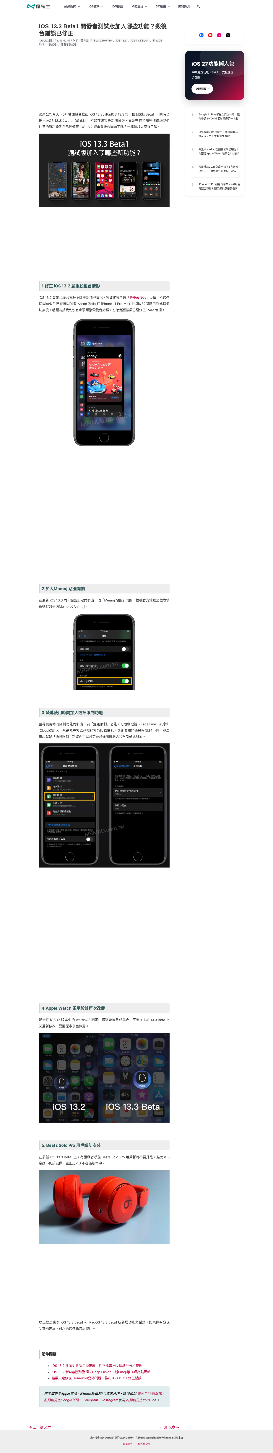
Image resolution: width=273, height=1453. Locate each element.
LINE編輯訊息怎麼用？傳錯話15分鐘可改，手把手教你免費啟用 (218, 133)
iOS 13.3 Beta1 (140, 40)
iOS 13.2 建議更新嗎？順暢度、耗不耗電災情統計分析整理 (97, 1366)
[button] (198, 6)
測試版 (52, 44)
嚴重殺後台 (137, 298)
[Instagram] (219, 35)
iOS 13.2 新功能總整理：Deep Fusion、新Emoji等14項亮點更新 (101, 1372)
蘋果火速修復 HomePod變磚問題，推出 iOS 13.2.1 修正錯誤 (97, 1378)
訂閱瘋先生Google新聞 (61, 1400)
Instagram (110, 1400)
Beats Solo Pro (103, 40)
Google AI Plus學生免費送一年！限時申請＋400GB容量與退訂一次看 (219, 116)
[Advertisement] (104, 79)
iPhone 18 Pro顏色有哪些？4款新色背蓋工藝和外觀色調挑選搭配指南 (219, 186)
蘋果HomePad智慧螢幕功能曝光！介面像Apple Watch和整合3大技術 (219, 151)
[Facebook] (201, 35)
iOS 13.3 (121, 40)
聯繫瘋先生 (129, 1443)
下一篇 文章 (168, 1427)
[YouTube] (210, 35)
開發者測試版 (69, 44)
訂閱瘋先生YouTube (141, 1400)
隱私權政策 (144, 1443)
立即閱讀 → (202, 88)
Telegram (90, 1400)
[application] (78, 6)
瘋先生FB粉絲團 (149, 1394)
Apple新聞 (46, 40)
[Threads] (228, 35)
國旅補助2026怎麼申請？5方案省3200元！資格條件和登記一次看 (218, 168)
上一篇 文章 (40, 1427)
